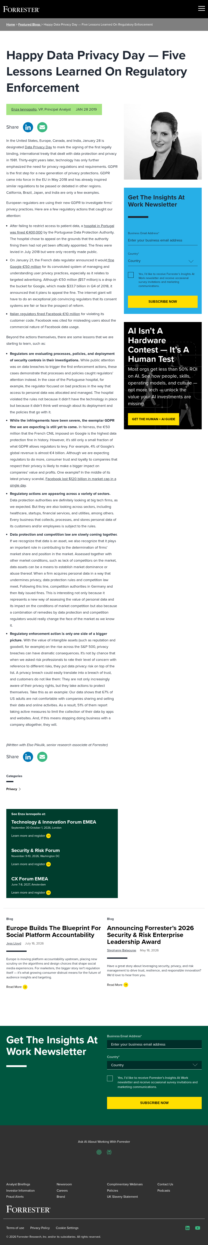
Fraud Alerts (15, 1196)
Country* (133, 254)
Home (10, 24)
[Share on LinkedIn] (28, 127)
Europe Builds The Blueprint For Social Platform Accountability (53, 931)
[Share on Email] (42, 127)
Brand (61, 1196)
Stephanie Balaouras (121, 950)
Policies (112, 1190)
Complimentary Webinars (125, 1184)
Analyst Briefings (18, 1184)
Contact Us (165, 1184)
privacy (11, 789)
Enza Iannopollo (24, 109)
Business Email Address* (143, 233)
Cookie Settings (67, 1228)
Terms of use (15, 1228)
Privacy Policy (40, 1228)
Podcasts (163, 1190)
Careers (62, 1190)
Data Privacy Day (38, 147)
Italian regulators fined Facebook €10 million (45, 314)
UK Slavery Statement (122, 1196)
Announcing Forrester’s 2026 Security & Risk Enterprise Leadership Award (150, 935)
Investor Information (20, 1190)
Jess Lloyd (13, 943)
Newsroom (64, 1184)
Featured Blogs (29, 24)
